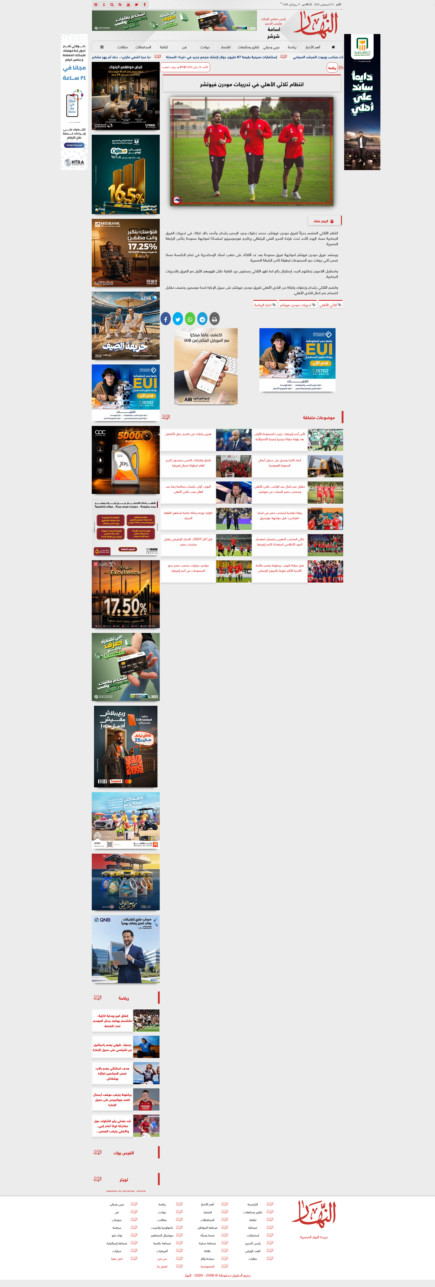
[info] (104, 4)
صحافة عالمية (162, 1242)
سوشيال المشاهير (162, 1235)
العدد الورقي (252, 1250)
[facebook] (144, 4)
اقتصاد (226, 46)
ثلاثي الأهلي (328, 304)
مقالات (122, 46)
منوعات (117, 1219)
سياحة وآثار (207, 1258)
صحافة (252, 1227)
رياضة (292, 46)
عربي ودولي (271, 46)
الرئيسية (253, 1203)
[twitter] (136, 4)
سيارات (116, 1250)
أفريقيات (162, 1250)
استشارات (252, 1235)
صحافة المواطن (207, 1227)
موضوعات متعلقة (319, 417)
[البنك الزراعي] (297, 360)
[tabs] (95, 4)
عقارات (252, 1258)
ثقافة (164, 46)
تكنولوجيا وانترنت (162, 1227)
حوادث (205, 46)
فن (184, 46)
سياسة (117, 1227)
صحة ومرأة (207, 1235)
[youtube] (128, 4)
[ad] (126, 96)
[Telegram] (202, 318)
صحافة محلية (207, 1242)
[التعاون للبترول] (126, 460)
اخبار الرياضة (263, 304)
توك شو (116, 1235)
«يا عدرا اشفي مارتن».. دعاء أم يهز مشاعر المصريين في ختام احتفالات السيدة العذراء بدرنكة (179, 56)
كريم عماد (321, 220)
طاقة (207, 1250)
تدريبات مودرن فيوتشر (296, 304)
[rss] (120, 4)
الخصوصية (207, 1266)
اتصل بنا (162, 1266)
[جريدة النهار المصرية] (174, 20)
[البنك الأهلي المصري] (74, 102)
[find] (112, 4)
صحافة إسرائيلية (116, 1242)
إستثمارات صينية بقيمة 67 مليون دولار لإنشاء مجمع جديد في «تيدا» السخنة (316, 56)
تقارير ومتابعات (248, 46)
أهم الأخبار (312, 46)
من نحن (162, 1258)
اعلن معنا (116, 1258)
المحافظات (143, 46)
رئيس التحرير (252, 1242)
